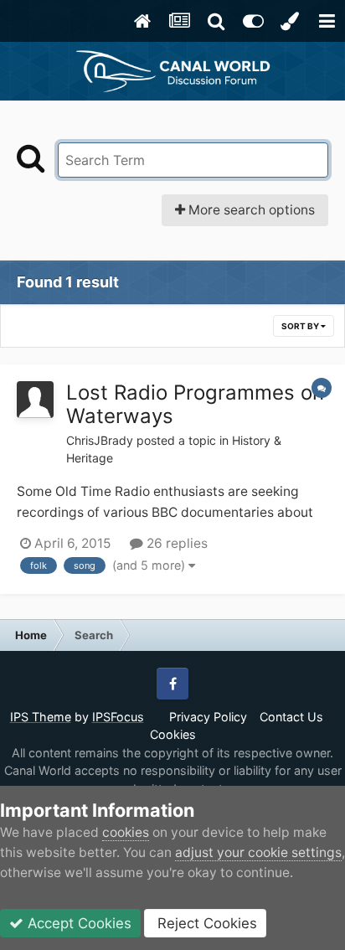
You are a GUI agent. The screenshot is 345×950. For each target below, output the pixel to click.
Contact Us (291, 717)
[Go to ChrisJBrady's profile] (35, 399)
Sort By (301, 326)
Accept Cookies (77, 923)
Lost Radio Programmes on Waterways (195, 404)
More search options (250, 210)
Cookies (173, 734)
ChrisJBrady (99, 440)
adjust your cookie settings (258, 852)
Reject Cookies (205, 923)
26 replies (175, 543)
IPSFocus (118, 717)
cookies (125, 832)
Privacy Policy (208, 717)
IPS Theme (40, 717)
